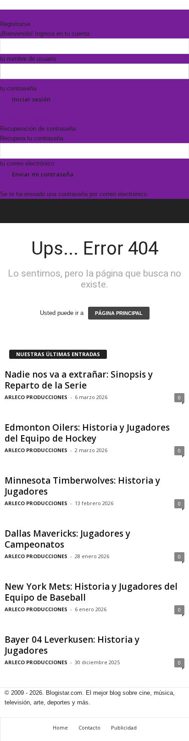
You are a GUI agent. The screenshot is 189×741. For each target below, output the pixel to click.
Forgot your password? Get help (42, 119)
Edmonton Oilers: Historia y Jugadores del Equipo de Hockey (87, 432)
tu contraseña (18, 88)
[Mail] (9, 14)
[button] (175, 211)
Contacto (89, 727)
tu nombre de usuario (28, 58)
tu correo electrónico (27, 163)
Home (60, 727)
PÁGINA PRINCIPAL (119, 313)
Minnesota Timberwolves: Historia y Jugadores (82, 485)
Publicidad (124, 727)
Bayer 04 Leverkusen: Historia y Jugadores (72, 645)
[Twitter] (16, 14)
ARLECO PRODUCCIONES (36, 397)
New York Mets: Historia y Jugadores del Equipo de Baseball (91, 592)
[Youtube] (21, 14)
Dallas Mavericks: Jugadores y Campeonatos (67, 539)
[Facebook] (3, 14)
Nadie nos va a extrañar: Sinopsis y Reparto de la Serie (79, 379)
